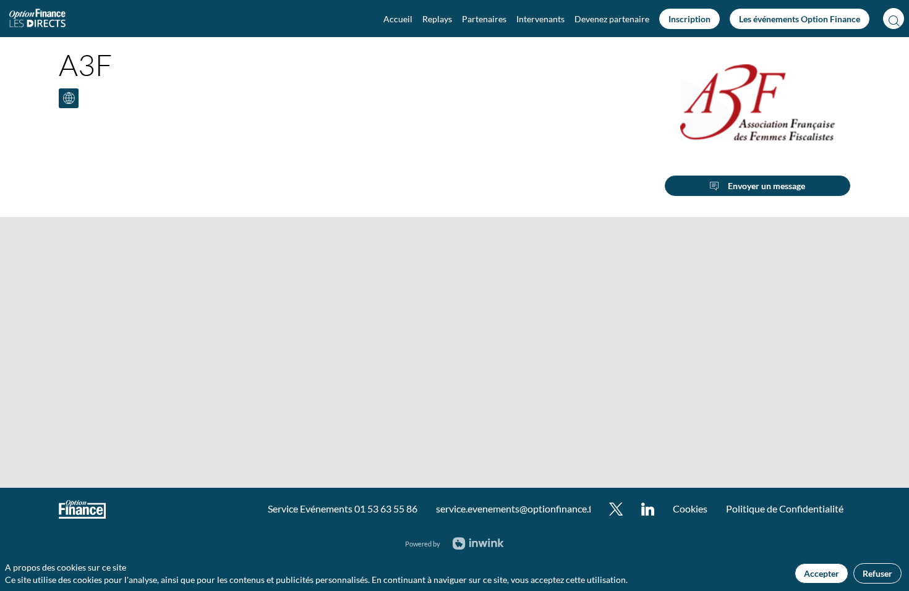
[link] (397, 18)
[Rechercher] (893, 18)
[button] (689, 19)
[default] (611, 18)
